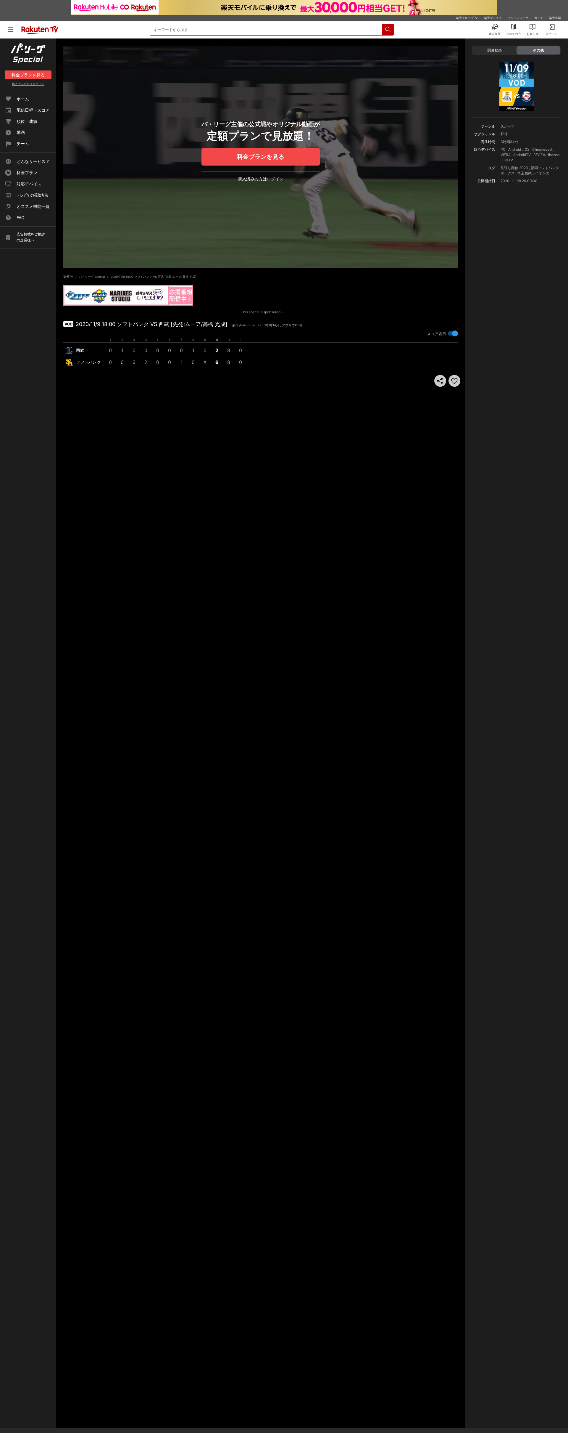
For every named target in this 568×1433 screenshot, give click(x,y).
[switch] (453, 333)
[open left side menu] (11, 29)
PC (503, 149)
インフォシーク (518, 18)
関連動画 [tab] (495, 50)
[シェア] (440, 381)
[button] (454, 381)
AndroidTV (522, 155)
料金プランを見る (260, 156)
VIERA (506, 155)
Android (514, 149)
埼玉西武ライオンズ (533, 173)
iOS (527, 149)
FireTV (507, 160)
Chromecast (542, 149)
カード (538, 18)
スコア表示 (436, 334)
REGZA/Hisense (546, 155)
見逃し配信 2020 (514, 168)
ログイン (28, 83)
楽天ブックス (493, 18)
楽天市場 (555, 18)
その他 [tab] (538, 50)
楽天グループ (465, 18)
